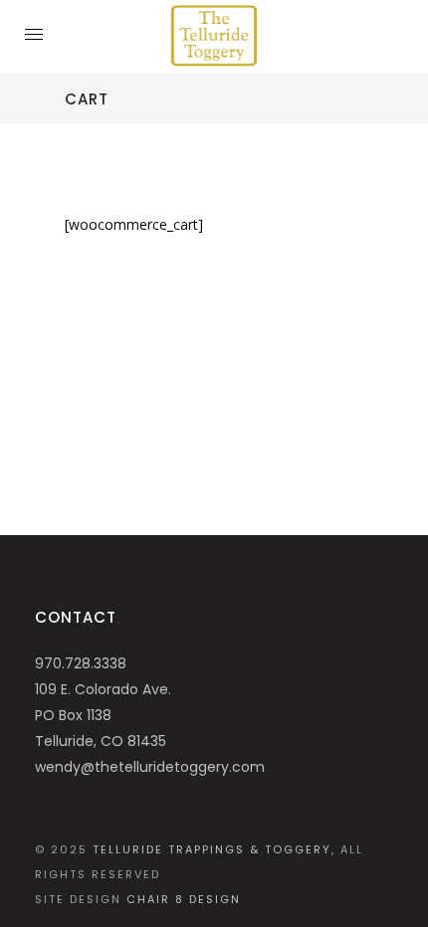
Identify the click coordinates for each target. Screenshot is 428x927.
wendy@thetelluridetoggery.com (150, 767)
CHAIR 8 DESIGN (183, 899)
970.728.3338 (80, 663)
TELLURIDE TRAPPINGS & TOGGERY (212, 849)
